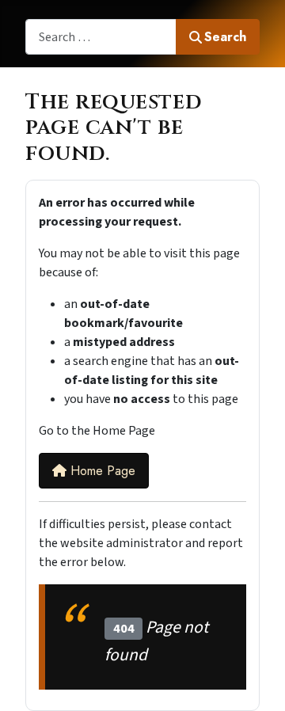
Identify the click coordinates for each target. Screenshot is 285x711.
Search (225, 37)
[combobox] (101, 37)
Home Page (100, 471)
